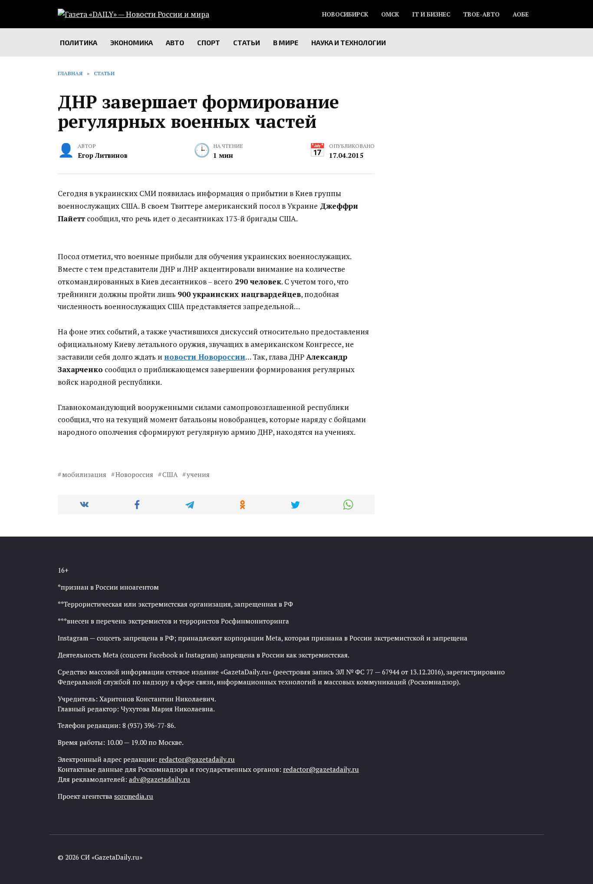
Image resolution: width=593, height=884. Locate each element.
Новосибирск (345, 14)
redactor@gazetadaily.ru (197, 759)
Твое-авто (481, 14)
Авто (175, 42)
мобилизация (84, 474)
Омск (390, 14)
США (170, 474)
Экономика (131, 42)
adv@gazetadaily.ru (159, 779)
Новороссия (134, 474)
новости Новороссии (204, 357)
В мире (285, 42)
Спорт (208, 42)
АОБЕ (521, 14)
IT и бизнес (431, 14)
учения (198, 474)
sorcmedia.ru (133, 796)
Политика (78, 42)
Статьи (246, 42)
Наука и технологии (348, 42)
